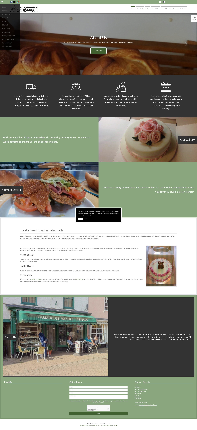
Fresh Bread (6, 32)
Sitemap (115, 425)
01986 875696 (142, 402)
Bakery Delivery (7, 10)
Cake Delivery (6, 18)
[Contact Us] (55, 375)
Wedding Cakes (7, 46)
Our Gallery (187, 139)
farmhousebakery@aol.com (148, 405)
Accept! (80, 218)
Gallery (147, 8)
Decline (86, 218)
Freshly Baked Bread (8, 35)
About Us (139, 8)
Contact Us (183, 8)
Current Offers (155, 8)
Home (133, 8)
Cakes (4, 21)
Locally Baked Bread (8, 39)
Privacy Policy (97, 213)
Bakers (4, 7)
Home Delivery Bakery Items (169, 8)
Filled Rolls (5, 25)
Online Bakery (6, 43)
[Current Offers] (49, 217)
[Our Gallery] (49, 161)
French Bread (6, 28)
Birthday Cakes (6, 14)
